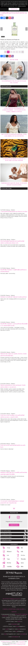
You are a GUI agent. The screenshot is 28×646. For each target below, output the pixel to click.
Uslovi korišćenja (21, 643)
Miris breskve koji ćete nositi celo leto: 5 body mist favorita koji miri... (13, 354)
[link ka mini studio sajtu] (14, 595)
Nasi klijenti (21, 609)
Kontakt (14, 611)
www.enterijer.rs (18, 631)
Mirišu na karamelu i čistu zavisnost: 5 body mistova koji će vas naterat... (13, 386)
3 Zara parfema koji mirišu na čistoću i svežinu (13, 211)
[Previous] (1, 29)
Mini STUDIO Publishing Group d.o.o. (12, 598)
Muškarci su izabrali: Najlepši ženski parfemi (13, 297)
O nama (5, 609)
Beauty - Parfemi (10, 210)
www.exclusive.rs (20, 629)
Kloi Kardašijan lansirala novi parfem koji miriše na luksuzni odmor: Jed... (12, 242)
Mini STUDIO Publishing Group (17, 644)
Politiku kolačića (22, 6)
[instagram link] (18, 517)
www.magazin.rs (18, 626)
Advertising (12, 609)
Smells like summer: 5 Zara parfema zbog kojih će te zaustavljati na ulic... (13, 324)
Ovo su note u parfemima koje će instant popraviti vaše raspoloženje (12, 502)
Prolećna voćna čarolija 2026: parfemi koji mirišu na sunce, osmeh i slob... (12, 416)
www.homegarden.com (8, 634)
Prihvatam (14, 9)
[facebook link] (9, 517)
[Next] (26, 29)
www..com (14, 624)
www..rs (18, 621)
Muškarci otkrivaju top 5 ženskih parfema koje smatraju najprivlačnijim (13, 473)
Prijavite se (14, 525)
